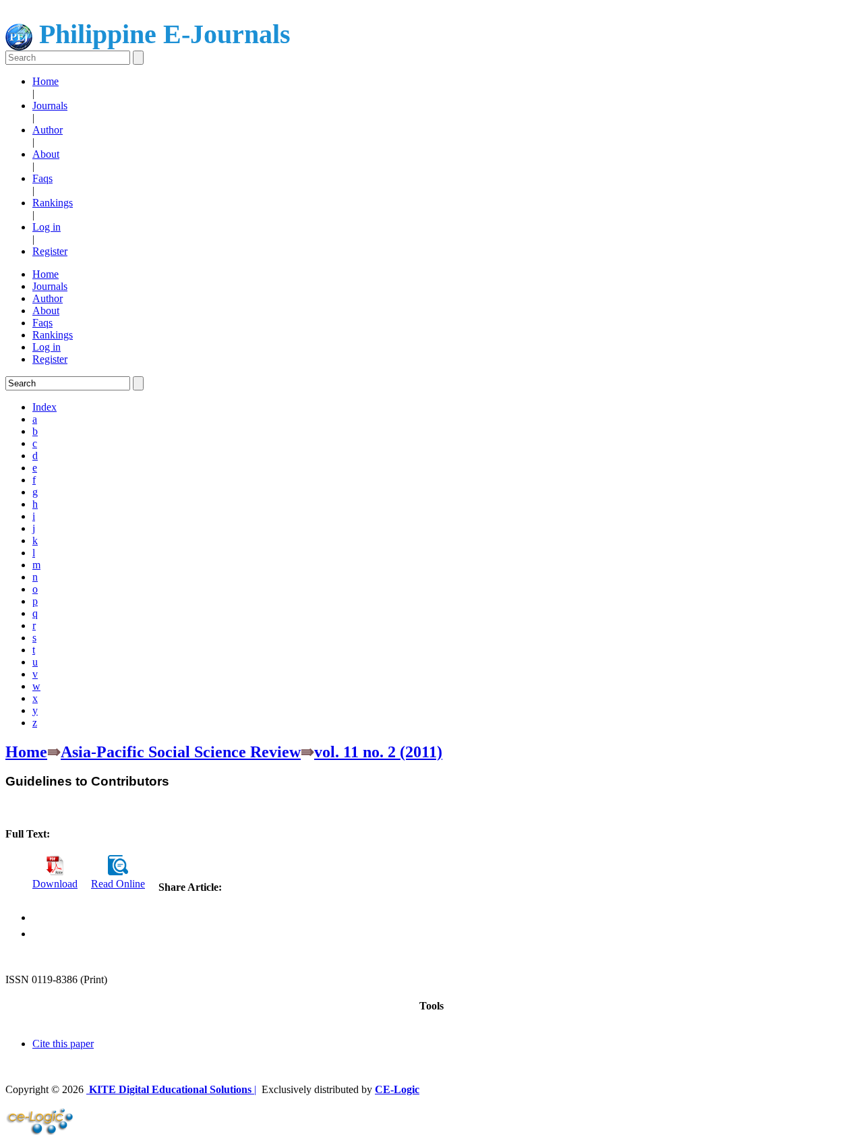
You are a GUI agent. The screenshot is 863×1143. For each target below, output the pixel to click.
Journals (49, 105)
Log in (46, 227)
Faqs (42, 178)
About (45, 154)
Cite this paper (63, 1043)
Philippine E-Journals (161, 34)
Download (55, 883)
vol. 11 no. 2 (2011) (378, 752)
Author (47, 130)
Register (49, 251)
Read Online (118, 883)
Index (44, 407)
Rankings (52, 202)
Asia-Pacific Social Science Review (181, 752)
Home (45, 81)
